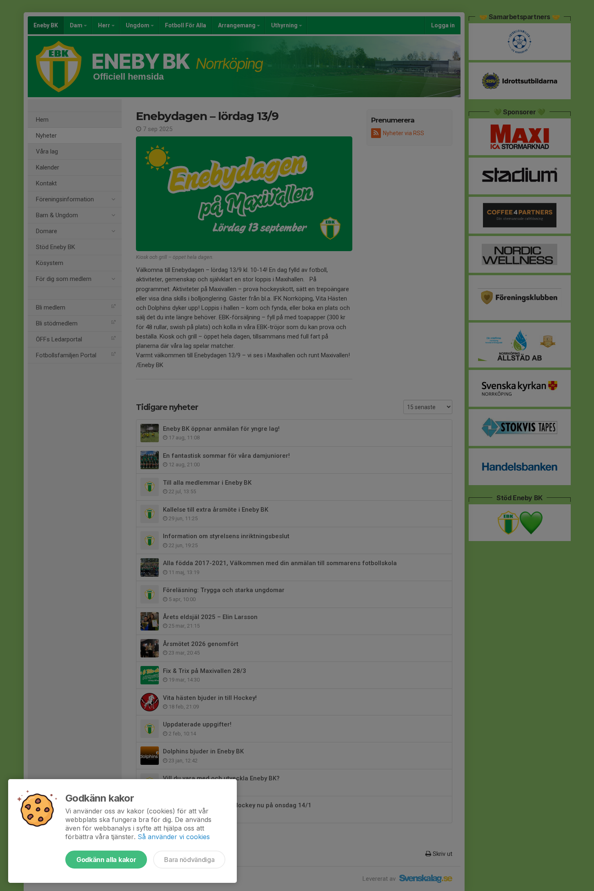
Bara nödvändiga (189, 859)
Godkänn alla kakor (106, 859)
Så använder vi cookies (174, 837)
